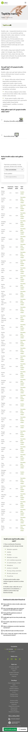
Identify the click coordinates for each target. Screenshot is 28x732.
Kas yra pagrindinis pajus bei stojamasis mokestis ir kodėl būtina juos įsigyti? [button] (13, 609)
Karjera (14, 670)
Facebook (7, 659)
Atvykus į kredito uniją (11, 121)
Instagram (20, 659)
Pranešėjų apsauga (14, 696)
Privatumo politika (14, 700)
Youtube (12, 659)
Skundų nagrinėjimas (14, 690)
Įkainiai (14, 684)
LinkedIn (16, 659)
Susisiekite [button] (23, 729)
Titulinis (3, 17)
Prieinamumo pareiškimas (14, 711)
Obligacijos (14, 676)
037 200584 (9, 649)
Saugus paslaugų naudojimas (14, 683)
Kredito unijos (14, 668)
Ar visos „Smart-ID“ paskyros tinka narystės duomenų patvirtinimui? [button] (14, 634)
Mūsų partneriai (14, 708)
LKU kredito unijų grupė (14, 667)
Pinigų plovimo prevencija (14, 706)
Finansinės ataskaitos (14, 688)
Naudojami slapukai (14, 702)
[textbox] (14, 540)
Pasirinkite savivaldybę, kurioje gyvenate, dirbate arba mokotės (13, 165)
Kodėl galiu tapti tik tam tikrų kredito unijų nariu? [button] (14, 618)
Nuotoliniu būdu (9, 136)
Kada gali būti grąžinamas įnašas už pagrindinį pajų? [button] (12, 613)
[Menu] (25, 2)
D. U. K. (14, 692)
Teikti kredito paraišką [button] (10, 729)
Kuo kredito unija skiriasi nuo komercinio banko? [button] (13, 622)
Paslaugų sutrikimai (14, 694)
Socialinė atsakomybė (14, 672)
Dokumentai (14, 704)
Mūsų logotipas (14, 710)
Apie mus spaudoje (14, 674)
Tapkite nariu (7, 25)
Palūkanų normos (14, 686)
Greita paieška (8, 173)
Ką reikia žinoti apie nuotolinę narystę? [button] (13, 630)
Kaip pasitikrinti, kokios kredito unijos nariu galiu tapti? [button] (14, 604)
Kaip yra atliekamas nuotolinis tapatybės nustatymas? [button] (14, 626)
